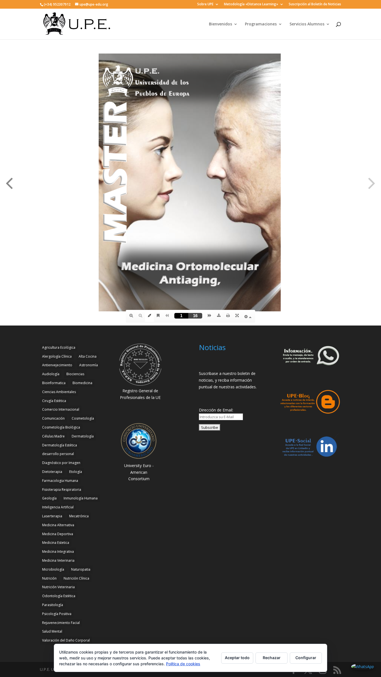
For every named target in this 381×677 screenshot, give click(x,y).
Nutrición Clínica (76, 578)
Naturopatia (80, 569)
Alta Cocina (88, 356)
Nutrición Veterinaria (58, 587)
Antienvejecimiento (57, 365)
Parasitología (52, 604)
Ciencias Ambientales (59, 391)
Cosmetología (83, 418)
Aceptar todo (237, 657)
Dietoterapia (52, 471)
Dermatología (83, 436)
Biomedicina (82, 383)
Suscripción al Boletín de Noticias (315, 4)
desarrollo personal (58, 453)
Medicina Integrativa (58, 551)
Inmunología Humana (81, 498)
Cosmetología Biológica (61, 427)
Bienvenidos (220, 24)
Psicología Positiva (56, 613)
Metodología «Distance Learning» (251, 4)
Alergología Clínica (57, 356)
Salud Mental (52, 631)
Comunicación (53, 418)
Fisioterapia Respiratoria (61, 489)
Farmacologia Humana (60, 480)
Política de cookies (183, 663)
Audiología (50, 374)
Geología (49, 498)
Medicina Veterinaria (58, 560)
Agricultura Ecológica (58, 347)
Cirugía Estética (54, 400)
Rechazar (272, 657)
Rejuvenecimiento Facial (61, 622)
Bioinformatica (54, 383)
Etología (75, 471)
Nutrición (49, 578)
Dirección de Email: (216, 410)
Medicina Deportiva (57, 534)
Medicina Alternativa (58, 525)
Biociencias (75, 374)
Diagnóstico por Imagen (61, 462)
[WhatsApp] (362, 666)
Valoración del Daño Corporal (66, 640)
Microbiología (53, 569)
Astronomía (88, 365)
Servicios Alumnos (307, 24)
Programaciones (261, 24)
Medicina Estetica (55, 542)
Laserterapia (52, 516)
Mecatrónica (79, 516)
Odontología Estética (58, 596)
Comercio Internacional (60, 409)
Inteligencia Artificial (58, 507)
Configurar (305, 657)
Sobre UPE (205, 4)
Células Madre (53, 436)
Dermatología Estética (59, 445)
